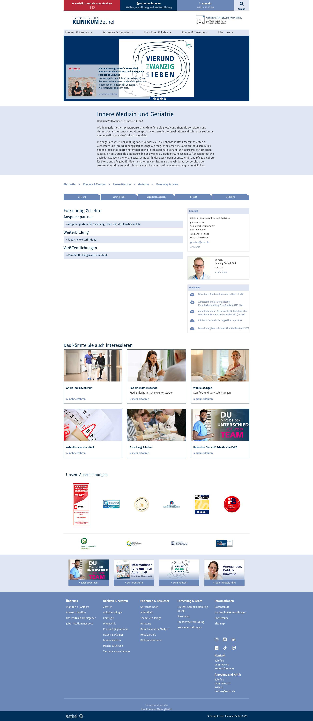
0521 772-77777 (223, 683)
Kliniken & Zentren (94, 184)
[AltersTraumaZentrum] (93, 365)
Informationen (224, 601)
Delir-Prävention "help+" (154, 629)
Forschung (183, 616)
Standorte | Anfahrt (77, 606)
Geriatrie (143, 184)
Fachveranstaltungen (190, 627)
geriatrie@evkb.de (199, 242)
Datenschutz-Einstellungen (230, 612)
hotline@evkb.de (225, 691)
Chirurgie (108, 618)
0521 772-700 (222, 664)
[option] (156, 68)
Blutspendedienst (151, 640)
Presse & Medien (76, 612)
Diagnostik (109, 623)
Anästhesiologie (112, 612)
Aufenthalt (146, 612)
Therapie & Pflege (150, 618)
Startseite (69, 184)
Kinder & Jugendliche (115, 629)
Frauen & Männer (113, 634)
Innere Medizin (122, 184)
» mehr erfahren (108, 94)
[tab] (123, 224)
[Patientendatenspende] (156, 365)
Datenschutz (222, 606)
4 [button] (165, 98)
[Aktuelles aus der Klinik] (93, 424)
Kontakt (193, 197)
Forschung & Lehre (167, 184)
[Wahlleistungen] (220, 365)
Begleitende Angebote (156, 197)
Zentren (107, 606)
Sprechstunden (149, 606)
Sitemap (220, 623)
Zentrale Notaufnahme (116, 651)
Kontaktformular (224, 668)
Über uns (82, 197)
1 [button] (154, 98)
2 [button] (158, 98)
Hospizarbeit (148, 634)
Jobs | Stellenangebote (79, 623)
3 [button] (161, 98)
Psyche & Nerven (113, 645)
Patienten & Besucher (154, 601)
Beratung (145, 623)
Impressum (221, 618)
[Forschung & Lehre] (156, 424)
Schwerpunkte (119, 197)
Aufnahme (230, 197)
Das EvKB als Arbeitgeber (81, 618)
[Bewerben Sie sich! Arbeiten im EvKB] (220, 424)
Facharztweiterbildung (191, 622)
